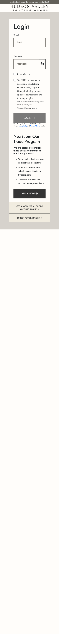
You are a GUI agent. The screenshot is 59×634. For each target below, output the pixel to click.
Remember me (24, 74)
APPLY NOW (28, 193)
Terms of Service (24, 108)
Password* (18, 56)
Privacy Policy (23, 105)
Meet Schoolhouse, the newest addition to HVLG (29, 2)
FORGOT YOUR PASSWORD (28, 218)
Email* (16, 35)
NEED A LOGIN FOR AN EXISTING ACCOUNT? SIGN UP (29, 207)
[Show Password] (42, 64)
